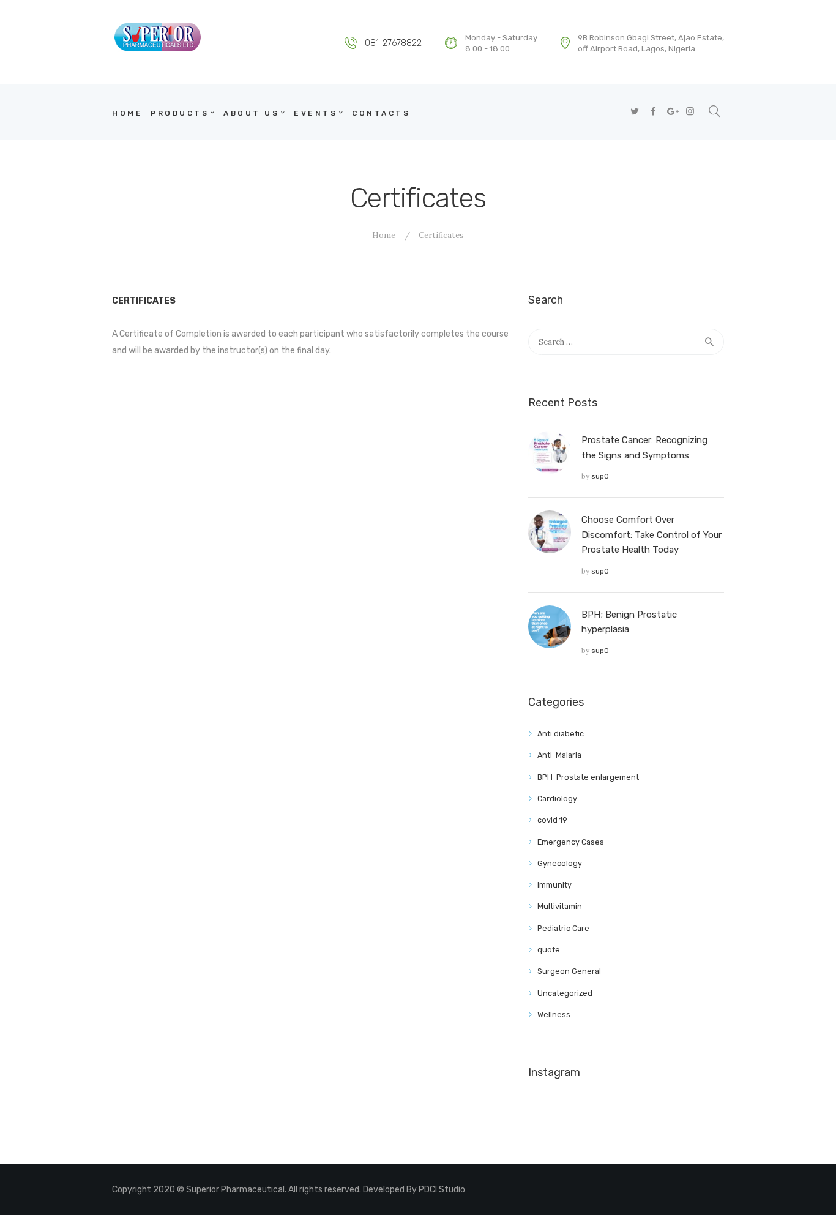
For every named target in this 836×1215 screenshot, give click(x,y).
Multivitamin (559, 906)
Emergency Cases (570, 842)
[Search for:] (626, 342)
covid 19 (552, 819)
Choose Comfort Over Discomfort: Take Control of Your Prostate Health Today (651, 534)
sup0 (600, 476)
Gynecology (559, 863)
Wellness (553, 1014)
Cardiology (557, 798)
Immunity (554, 884)
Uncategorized (564, 993)
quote (548, 949)
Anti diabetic (560, 733)
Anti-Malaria (559, 755)
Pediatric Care (563, 928)
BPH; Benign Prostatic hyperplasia (629, 622)
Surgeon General (569, 971)
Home (383, 235)
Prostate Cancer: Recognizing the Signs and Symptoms (644, 447)
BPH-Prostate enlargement (588, 777)
